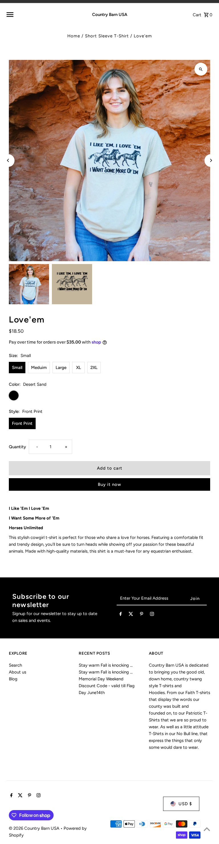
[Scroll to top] (206, 829)
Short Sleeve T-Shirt (107, 35)
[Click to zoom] (200, 69)
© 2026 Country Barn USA (34, 828)
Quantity (17, 446)
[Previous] (8, 160)
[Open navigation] (41, 14)
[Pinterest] (141, 615)
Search (15, 665)
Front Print (22, 423)
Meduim (39, 367)
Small (17, 367)
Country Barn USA (109, 14)
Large (61, 367)
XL (78, 367)
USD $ (185, 803)
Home (73, 35)
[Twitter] (131, 615)
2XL (94, 367)
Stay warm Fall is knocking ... (106, 665)
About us (17, 672)
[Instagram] (152, 615)
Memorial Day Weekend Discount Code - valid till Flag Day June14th (107, 685)
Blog (13, 678)
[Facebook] (120, 615)
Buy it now (109, 484)
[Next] (210, 160)
